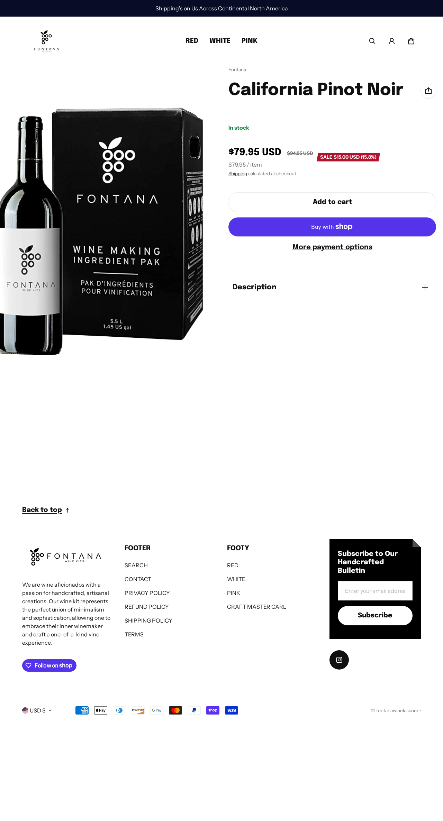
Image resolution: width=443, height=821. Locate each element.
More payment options (332, 247)
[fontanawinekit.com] (47, 41)
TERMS (134, 634)
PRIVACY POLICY (147, 592)
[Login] (391, 41)
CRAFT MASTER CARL (256, 606)
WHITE (219, 41)
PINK (249, 41)
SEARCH (136, 565)
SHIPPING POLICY (148, 620)
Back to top (42, 510)
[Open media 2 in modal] (105, 224)
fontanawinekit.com (397, 710)
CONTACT (138, 579)
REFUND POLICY (147, 606)
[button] (372, 41)
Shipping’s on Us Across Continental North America (221, 8)
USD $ (38, 710)
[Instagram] (339, 660)
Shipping (237, 173)
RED (192, 41)
